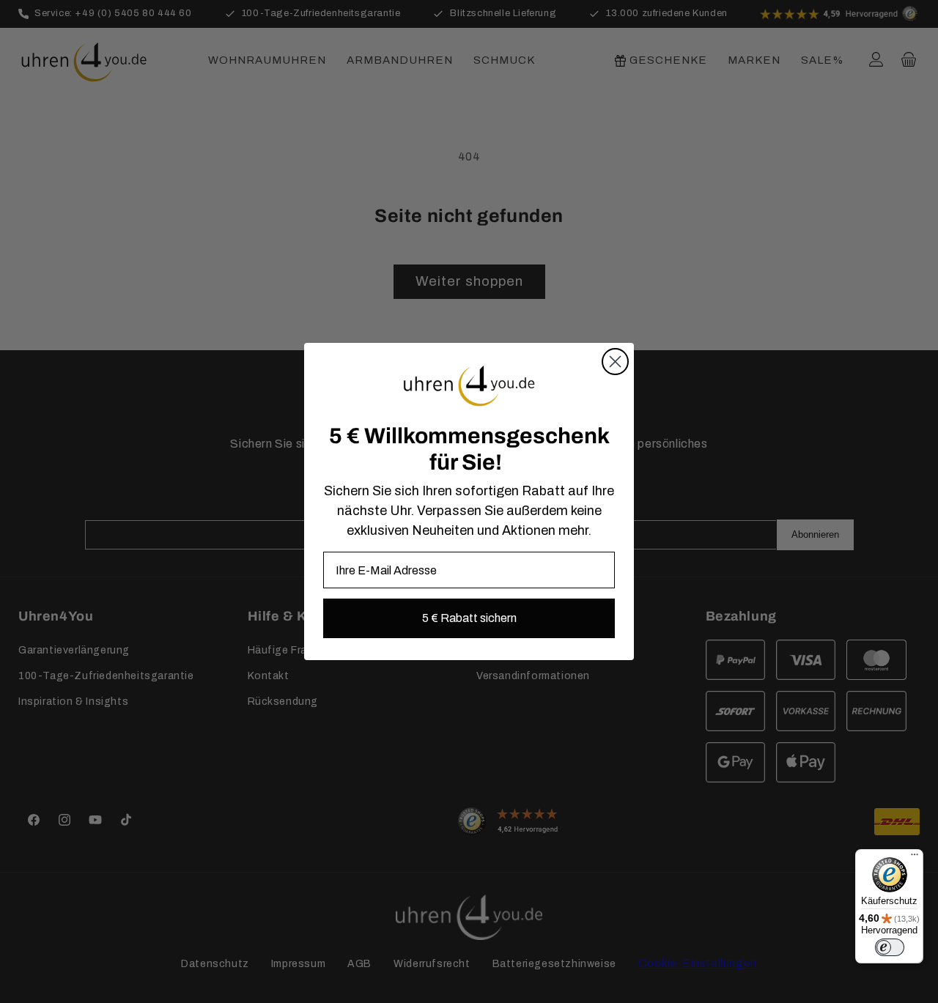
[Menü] (914, 858)
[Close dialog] (615, 361)
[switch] (889, 947)
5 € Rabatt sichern (469, 618)
